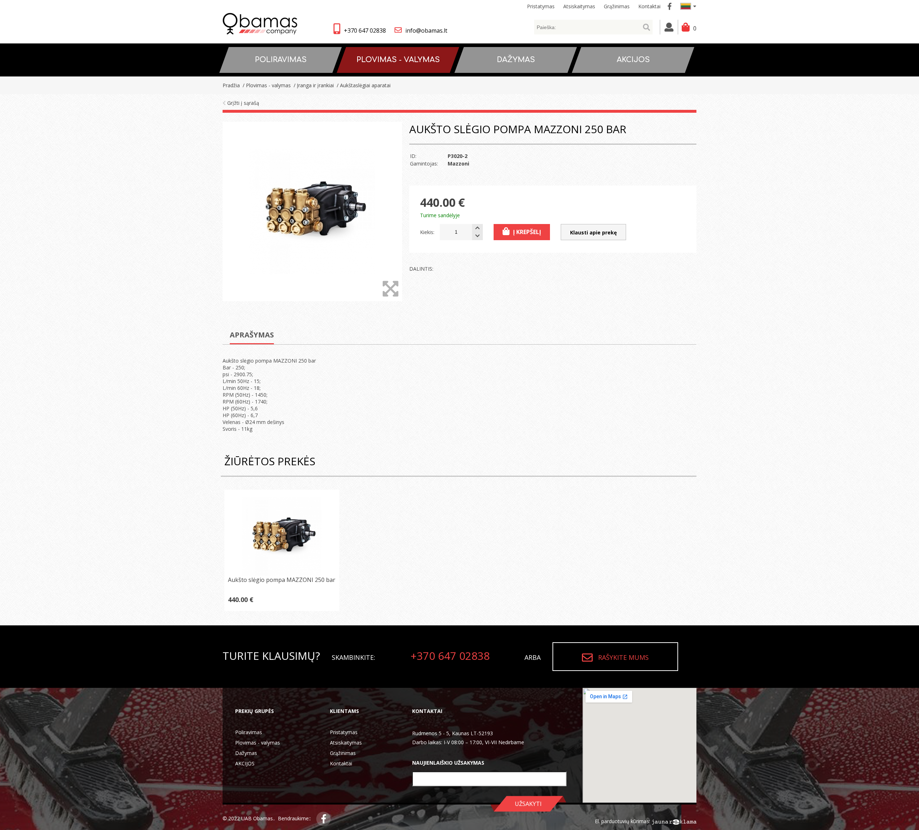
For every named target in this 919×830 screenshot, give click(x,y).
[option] (312, 211)
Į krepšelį (527, 232)
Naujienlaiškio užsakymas (448, 762)
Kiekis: (427, 232)
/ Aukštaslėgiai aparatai (363, 85)
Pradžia (231, 85)
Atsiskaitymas (346, 742)
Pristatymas (344, 732)
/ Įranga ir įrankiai (313, 85)
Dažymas (246, 753)
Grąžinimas (343, 753)
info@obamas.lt (426, 30)
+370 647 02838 (365, 30)
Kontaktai (341, 763)
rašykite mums (623, 657)
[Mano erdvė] (669, 27)
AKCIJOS (245, 763)
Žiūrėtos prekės (269, 461)
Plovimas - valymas (257, 742)
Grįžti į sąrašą (242, 102)
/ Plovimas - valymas (266, 85)
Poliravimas (248, 732)
